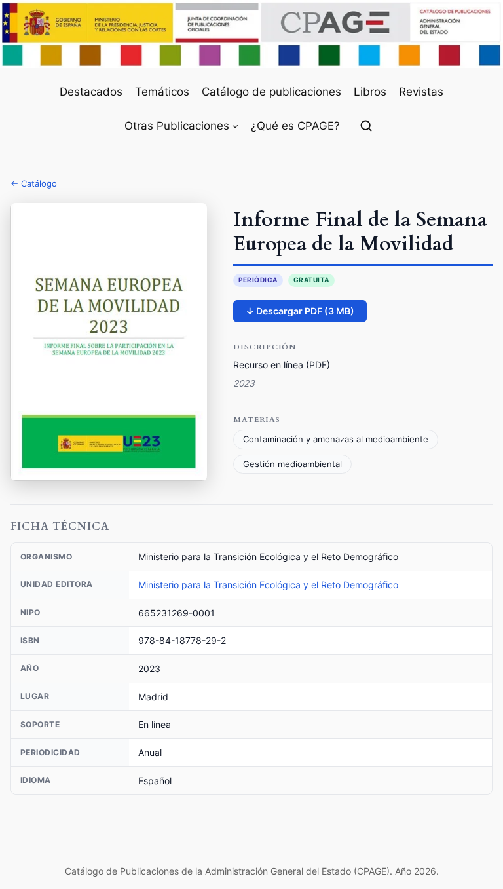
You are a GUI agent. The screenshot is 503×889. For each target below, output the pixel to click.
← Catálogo (33, 183)
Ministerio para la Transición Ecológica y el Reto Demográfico (268, 584)
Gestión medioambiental (292, 464)
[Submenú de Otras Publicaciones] (235, 126)
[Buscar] (366, 125)
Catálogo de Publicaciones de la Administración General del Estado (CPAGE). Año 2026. (252, 871)
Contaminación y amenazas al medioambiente (335, 439)
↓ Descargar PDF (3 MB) (300, 310)
